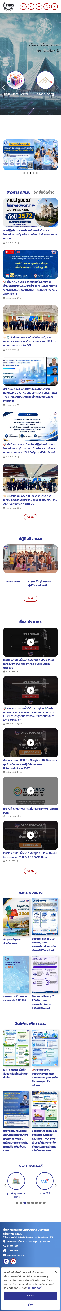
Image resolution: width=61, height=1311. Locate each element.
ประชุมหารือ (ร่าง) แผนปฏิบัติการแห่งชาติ (39, 583)
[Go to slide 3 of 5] (30, 173)
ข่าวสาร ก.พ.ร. (18, 192)
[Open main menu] (54, 6)
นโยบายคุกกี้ (34, 1288)
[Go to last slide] (7, 155)
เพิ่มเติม (30, 517)
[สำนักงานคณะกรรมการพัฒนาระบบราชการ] (12, 6)
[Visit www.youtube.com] (13, 1261)
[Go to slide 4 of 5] (33, 173)
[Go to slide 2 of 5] (27, 173)
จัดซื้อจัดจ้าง (44, 192)
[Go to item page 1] (27, 108)
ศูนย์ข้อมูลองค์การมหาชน (16, 1195)
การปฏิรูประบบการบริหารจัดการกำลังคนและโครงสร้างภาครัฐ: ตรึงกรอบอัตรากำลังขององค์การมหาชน (30, 234)
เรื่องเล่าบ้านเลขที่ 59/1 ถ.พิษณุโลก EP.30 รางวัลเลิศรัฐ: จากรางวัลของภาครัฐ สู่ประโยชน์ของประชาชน (28, 664)
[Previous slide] (5, 1185)
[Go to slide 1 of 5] (24, 173)
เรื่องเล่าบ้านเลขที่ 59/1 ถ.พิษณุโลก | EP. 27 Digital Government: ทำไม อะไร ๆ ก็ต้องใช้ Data (30, 855)
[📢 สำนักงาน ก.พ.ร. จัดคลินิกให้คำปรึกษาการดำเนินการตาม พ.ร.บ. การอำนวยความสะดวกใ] (30, 264)
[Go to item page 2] (30, 108)
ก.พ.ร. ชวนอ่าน (31, 892)
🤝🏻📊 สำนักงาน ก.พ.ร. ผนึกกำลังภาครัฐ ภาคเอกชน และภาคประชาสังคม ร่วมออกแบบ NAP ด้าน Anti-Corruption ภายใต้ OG (30, 500)
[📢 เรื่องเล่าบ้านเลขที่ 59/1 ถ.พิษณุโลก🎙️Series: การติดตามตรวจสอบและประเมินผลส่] (30, 690)
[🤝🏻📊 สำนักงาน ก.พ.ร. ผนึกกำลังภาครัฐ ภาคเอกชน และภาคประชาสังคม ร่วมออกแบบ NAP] (30, 478)
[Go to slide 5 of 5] (37, 173)
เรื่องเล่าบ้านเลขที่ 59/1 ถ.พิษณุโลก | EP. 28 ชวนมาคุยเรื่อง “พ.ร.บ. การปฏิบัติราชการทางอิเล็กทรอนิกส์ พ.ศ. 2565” (30, 764)
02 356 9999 (12, 1246)
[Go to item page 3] (33, 108)
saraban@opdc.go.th (16, 1255)
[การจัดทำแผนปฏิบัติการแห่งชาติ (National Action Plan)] (30, 791)
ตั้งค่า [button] (30, 1305)
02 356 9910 (12, 1250)
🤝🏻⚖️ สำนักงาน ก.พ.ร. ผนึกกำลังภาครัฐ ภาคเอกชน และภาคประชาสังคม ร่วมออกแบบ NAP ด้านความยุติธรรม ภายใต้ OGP (30, 341)
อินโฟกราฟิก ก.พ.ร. (30, 1023)
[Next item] (57, 88)
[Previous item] (4, 88)
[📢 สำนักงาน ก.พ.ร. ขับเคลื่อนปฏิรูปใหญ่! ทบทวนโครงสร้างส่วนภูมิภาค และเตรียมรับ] (30, 426)
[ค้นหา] (46, 6)
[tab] (28, 569)
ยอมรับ (30, 1295)
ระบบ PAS (45, 1193)
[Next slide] (53, 155)
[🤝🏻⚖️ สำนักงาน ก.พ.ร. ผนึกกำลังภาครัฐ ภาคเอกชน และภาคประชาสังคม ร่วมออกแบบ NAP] (30, 319)
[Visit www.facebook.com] (6, 1261)
